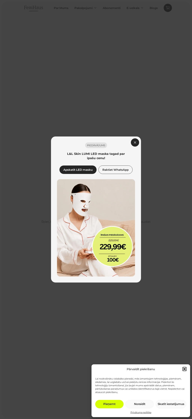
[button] (184, 369)
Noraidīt (139, 404)
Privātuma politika (140, 412)
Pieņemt (109, 404)
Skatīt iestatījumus (171, 404)
